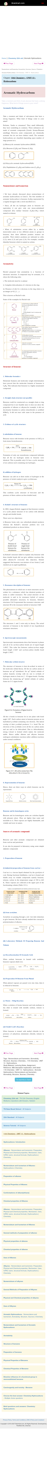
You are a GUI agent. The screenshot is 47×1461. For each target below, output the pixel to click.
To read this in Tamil (23, 1080)
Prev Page (9, 63)
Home (4, 58)
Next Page (38, 63)
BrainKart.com (18, 3)
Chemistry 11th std (15, 58)
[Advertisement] (23, 32)
